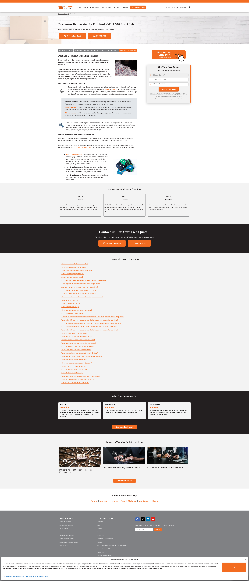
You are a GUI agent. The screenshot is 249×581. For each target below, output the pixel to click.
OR (68, 14)
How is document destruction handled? (74, 264)
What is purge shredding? (70, 307)
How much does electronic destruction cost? (76, 363)
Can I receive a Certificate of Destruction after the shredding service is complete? (89, 326)
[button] (245, 560)
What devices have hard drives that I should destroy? (79, 353)
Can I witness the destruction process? (74, 369)
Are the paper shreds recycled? (72, 277)
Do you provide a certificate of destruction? (76, 350)
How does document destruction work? (74, 267)
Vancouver (103, 501)
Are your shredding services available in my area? (78, 293)
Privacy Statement (42, 576)
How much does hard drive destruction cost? (76, 336)
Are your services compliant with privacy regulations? (79, 287)
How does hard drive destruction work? (74, 333)
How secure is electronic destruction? (74, 366)
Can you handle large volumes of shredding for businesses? (82, 297)
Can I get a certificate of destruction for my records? (79, 290)
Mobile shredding (71, 107)
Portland (94, 501)
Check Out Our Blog (124, 480)
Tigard (123, 501)
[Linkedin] (148, 519)
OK (234, 567)
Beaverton (114, 501)
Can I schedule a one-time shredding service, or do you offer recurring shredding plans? (91, 323)
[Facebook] (137, 519)
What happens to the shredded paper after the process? (80, 284)
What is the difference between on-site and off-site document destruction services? (89, 320)
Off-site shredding (71, 113)
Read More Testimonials (124, 427)
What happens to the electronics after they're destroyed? (80, 376)
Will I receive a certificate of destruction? (75, 383)
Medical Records (97, 50)
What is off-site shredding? (70, 303)
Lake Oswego (144, 501)
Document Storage (111, 50)
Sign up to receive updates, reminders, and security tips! (154, 525)
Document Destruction (128, 50)
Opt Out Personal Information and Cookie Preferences (19, 576)
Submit (157, 529)
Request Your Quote (168, 89)
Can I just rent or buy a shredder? (72, 313)
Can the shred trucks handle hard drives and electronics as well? (83, 280)
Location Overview (65, 50)
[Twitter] (143, 519)
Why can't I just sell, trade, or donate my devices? (78, 379)
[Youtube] (153, 519)
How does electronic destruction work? (74, 359)
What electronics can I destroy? (72, 373)
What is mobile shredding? (70, 300)
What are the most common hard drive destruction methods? (82, 356)
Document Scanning (82, 50)
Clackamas (132, 501)
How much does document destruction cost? (76, 310)
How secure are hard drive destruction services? (78, 340)
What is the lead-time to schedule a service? (76, 270)
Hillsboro (155, 501)
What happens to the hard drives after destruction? (78, 343)
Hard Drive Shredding (74, 154)
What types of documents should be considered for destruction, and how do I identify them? (92, 317)
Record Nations (62, 14)
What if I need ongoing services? (72, 274)
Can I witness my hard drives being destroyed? (77, 346)
